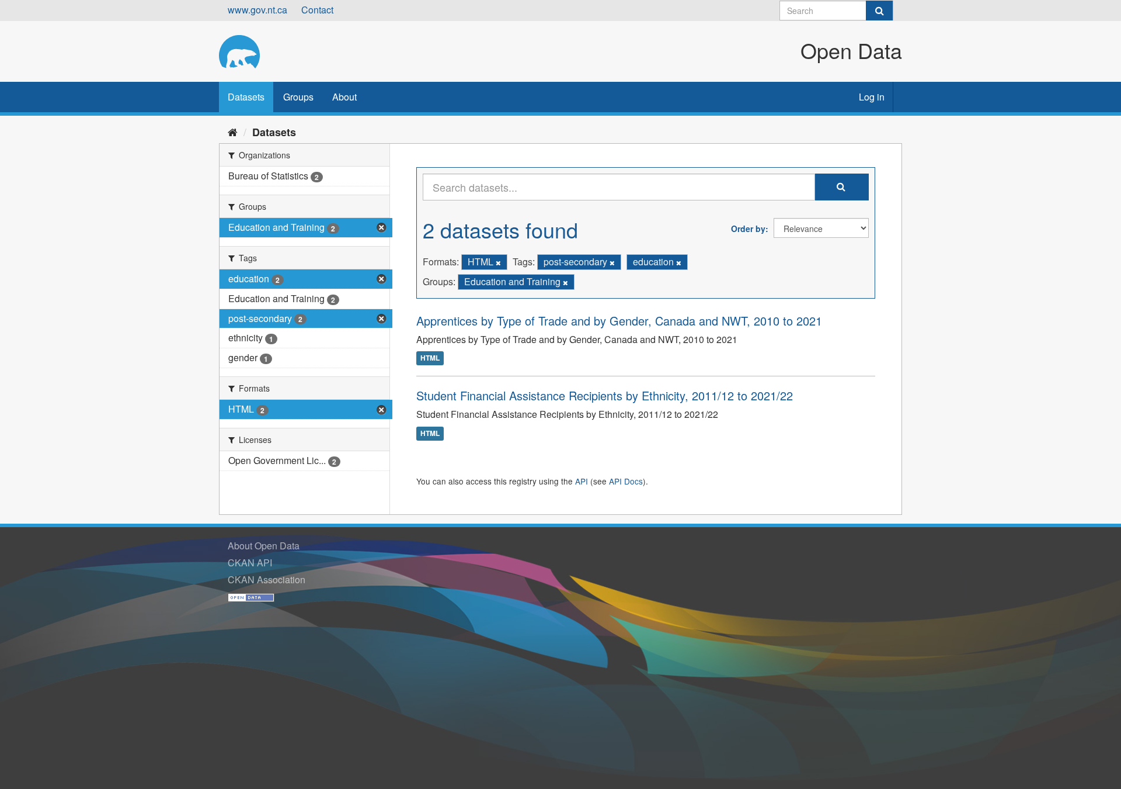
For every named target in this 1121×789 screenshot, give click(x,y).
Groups (298, 96)
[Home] (233, 131)
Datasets (246, 96)
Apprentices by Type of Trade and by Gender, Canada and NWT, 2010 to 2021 (619, 320)
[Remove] (498, 262)
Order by (748, 228)
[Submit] (879, 10)
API (581, 481)
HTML (430, 358)
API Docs (626, 481)
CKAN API (250, 562)
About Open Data (264, 545)
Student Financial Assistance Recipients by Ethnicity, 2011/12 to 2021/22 (604, 395)
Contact (317, 9)
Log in (872, 96)
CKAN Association (266, 579)
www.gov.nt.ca (257, 9)
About (344, 96)
